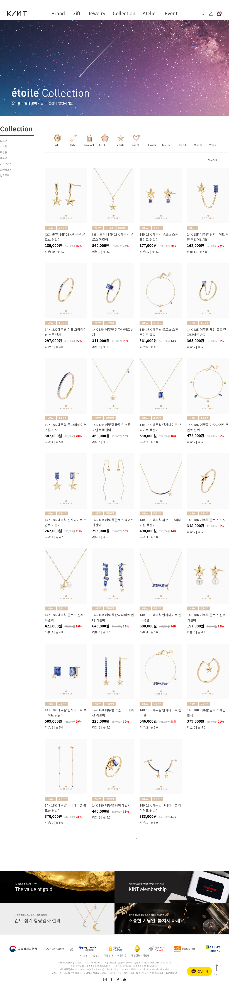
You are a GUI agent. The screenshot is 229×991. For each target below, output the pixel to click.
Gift (76, 13)
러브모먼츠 (6, 164)
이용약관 (122, 955)
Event (171, 13)
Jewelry (97, 13)
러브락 (3, 146)
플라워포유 (6, 169)
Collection (124, 13)
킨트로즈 (4, 175)
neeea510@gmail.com (120, 962)
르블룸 (3, 152)
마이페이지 (211, 13)
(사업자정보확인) (96, 969)
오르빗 (3, 140)
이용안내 (108, 955)
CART (218, 12)
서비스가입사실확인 (168, 972)
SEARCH (202, 13)
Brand (58, 13)
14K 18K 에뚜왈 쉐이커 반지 (111, 805)
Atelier (150, 13)
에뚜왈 (3, 158)
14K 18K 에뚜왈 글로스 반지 (206, 519)
